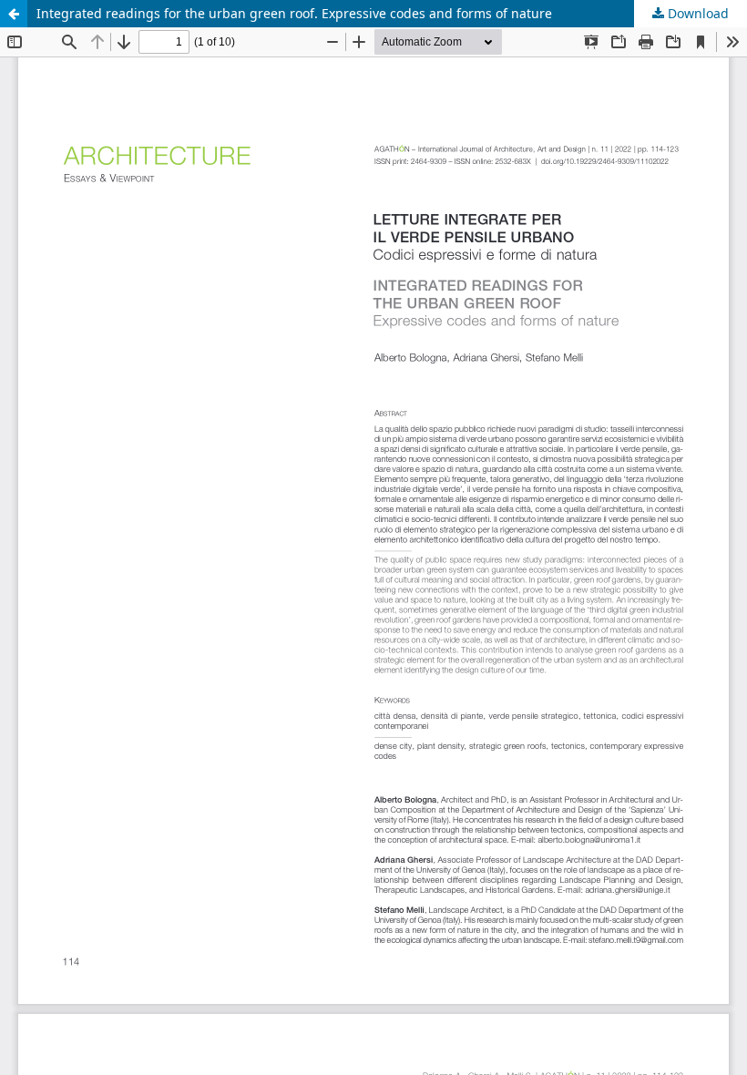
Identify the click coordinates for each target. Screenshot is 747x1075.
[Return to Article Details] (13, 13)
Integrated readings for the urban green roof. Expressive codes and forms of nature (294, 13)
